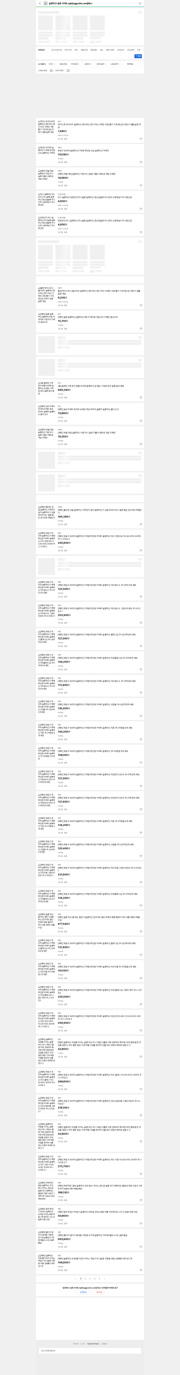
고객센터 (104, 1344)
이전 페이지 (75, 1279)
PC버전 (75, 1344)
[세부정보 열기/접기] (138, 1351)
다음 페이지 (104, 1279)
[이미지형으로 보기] (137, 64)
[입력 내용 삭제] (140, 3)
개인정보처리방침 (93, 1344)
